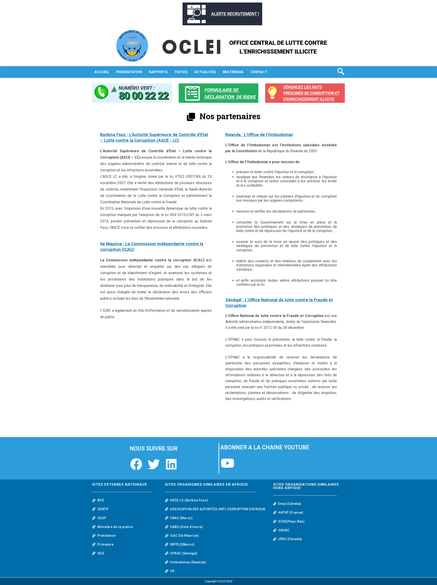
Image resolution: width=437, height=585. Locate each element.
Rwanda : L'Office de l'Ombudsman (259, 134)
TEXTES (181, 72)
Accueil (101, 72)
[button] (342, 72)
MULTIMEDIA (233, 72)
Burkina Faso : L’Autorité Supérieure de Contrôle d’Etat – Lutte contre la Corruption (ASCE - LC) (154, 137)
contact (258, 72)
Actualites (205, 72)
